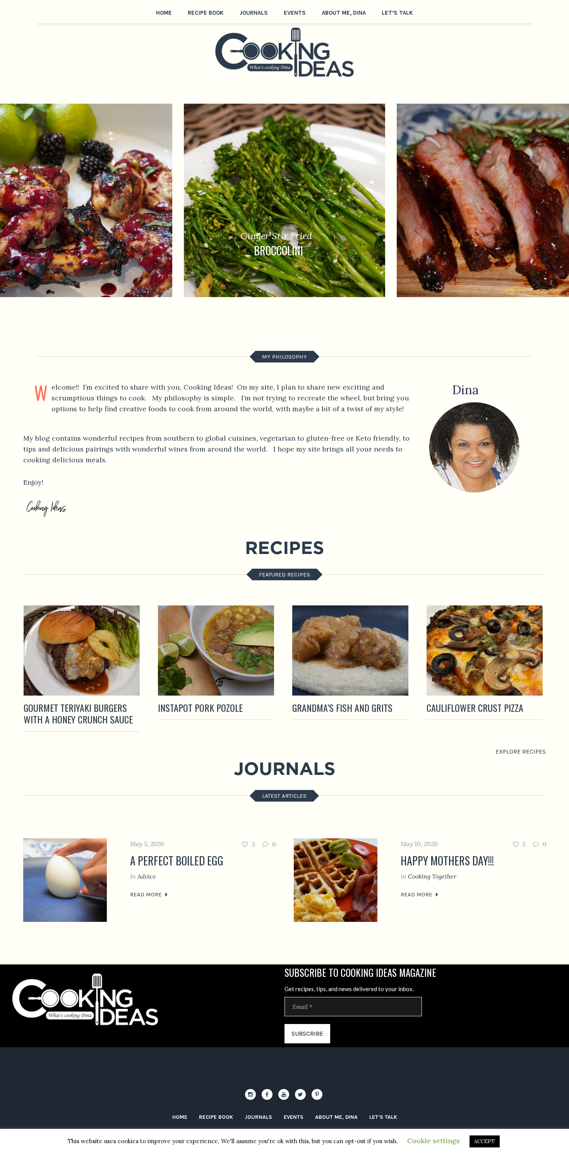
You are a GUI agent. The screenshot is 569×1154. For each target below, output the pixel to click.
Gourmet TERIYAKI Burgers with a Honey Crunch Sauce (78, 713)
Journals (258, 1117)
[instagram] (250, 1094)
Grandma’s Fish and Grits (342, 708)
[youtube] (283, 1094)
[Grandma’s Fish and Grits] (350, 650)
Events (293, 1117)
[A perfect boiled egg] (65, 880)
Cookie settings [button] (433, 1140)
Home (179, 1117)
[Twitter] (300, 1094)
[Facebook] (267, 1094)
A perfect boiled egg (176, 860)
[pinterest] (317, 1094)
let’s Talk (383, 1117)
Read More (146, 894)
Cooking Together (432, 876)
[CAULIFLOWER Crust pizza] (485, 650)
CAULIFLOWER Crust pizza (475, 708)
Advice (146, 876)
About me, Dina (336, 1117)
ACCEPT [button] (484, 1141)
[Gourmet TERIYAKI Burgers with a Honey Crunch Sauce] (82, 650)
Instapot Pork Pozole (200, 708)
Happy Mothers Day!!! (447, 860)
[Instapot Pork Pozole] (216, 650)
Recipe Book (216, 1117)
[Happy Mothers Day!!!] (335, 880)
